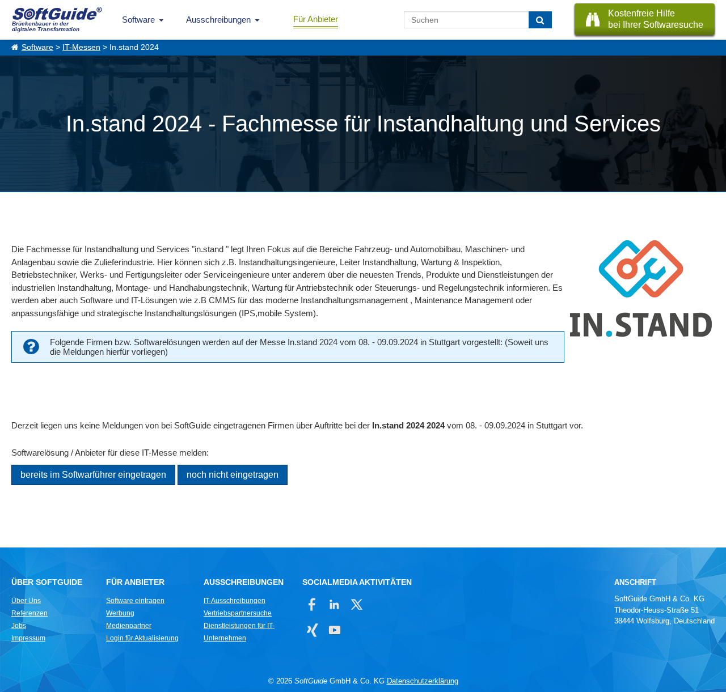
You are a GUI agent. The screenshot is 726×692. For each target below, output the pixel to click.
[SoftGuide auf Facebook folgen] (312, 604)
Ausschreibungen (218, 19)
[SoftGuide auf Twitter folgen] (356, 604)
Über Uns (26, 601)
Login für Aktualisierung (142, 638)
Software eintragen (135, 601)
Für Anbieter (315, 19)
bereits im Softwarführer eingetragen (93, 474)
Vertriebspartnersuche (238, 613)
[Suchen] (540, 19)
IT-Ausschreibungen (234, 601)
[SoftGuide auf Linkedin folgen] (334, 604)
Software (138, 19)
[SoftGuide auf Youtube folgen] (334, 630)
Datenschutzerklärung (422, 681)
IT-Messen (81, 47)
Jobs (18, 626)
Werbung (120, 613)
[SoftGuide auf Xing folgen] (312, 630)
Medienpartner (128, 626)
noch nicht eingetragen (232, 474)
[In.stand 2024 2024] (639, 290)
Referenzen (29, 613)
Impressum (28, 638)
